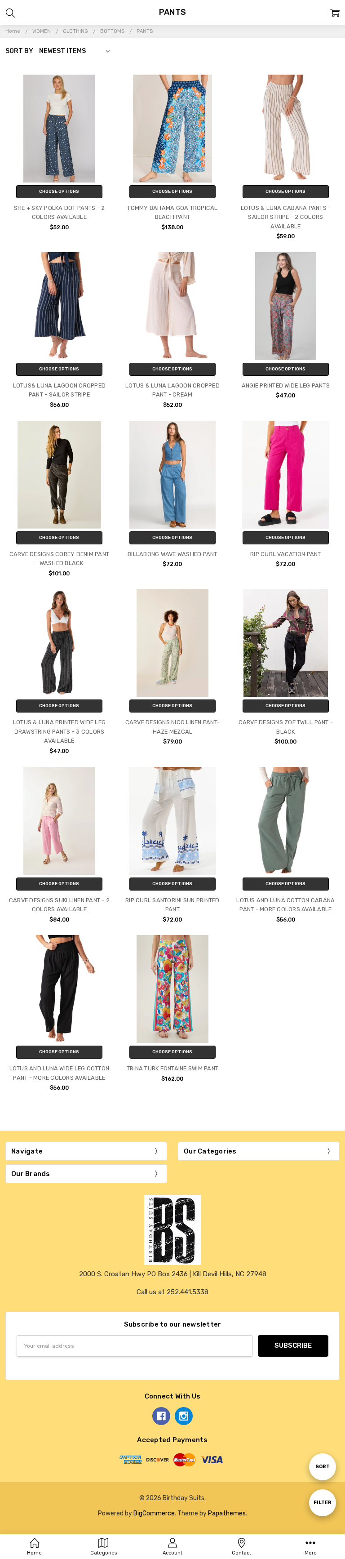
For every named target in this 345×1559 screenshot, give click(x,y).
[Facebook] (161, 1416)
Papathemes (227, 1513)
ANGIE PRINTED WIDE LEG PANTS (286, 385)
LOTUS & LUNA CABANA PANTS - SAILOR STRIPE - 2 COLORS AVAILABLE (286, 217)
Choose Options (59, 191)
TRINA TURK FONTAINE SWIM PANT (172, 1068)
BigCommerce (154, 1513)
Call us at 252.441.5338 (172, 1292)
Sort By (19, 50)
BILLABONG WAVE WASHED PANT (172, 554)
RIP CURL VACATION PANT (285, 554)
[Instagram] (184, 1416)
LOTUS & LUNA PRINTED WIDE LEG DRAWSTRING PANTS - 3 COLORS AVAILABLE (59, 731)
